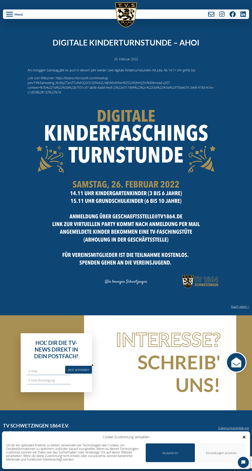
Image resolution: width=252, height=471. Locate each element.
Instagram (222, 14)
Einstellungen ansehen (221, 453)
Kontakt (211, 14)
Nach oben (240, 306)
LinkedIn (243, 14)
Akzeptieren (170, 453)
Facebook (232, 14)
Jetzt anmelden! (78, 370)
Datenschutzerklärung (233, 428)
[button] (244, 437)
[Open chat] (243, 462)
